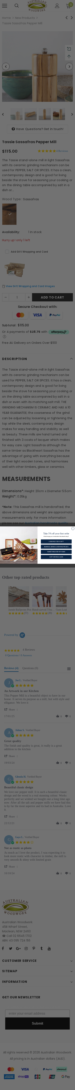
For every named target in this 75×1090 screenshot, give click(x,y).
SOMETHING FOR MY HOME (56, 551)
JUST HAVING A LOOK (56, 557)
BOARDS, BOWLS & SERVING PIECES (56, 546)
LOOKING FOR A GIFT (56, 541)
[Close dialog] (72, 528)
